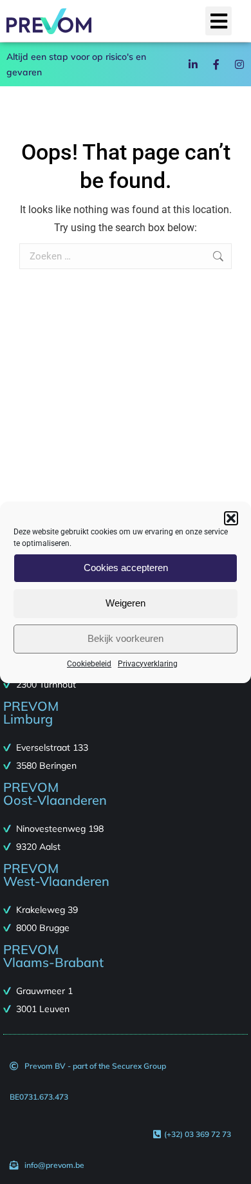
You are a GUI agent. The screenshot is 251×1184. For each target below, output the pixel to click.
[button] (231, 518)
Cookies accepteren (126, 567)
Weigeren (125, 602)
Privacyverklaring (148, 663)
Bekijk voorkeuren (125, 638)
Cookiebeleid (89, 663)
